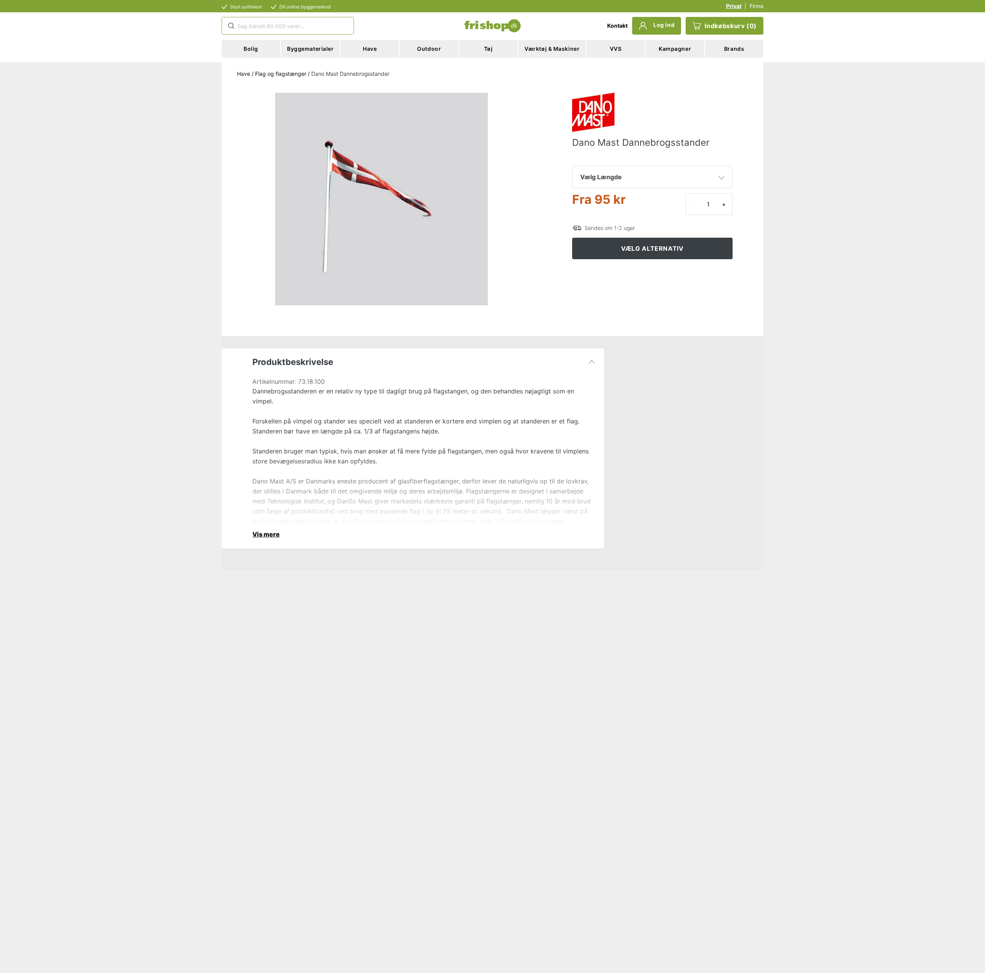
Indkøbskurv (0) (731, 26)
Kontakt (617, 25)
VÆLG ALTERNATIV (652, 248)
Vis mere (266, 534)
